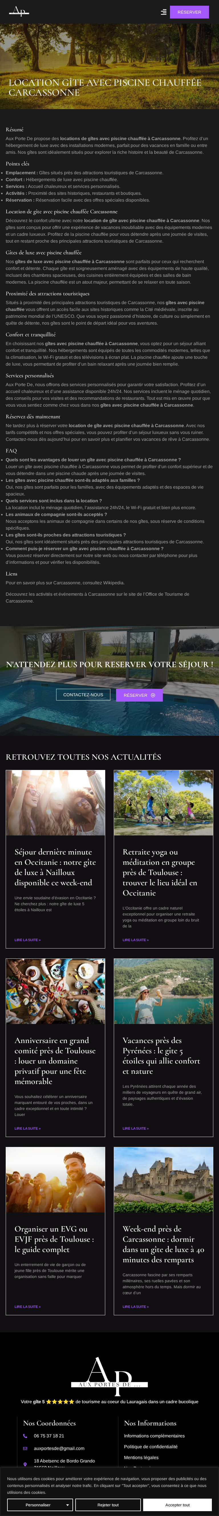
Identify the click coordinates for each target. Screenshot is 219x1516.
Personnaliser (38, 1505)
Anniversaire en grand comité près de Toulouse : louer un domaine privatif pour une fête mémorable (55, 1061)
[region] (109, 1491)
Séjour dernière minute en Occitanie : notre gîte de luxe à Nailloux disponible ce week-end (55, 867)
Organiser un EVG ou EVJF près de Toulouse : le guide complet (54, 1239)
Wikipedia (113, 582)
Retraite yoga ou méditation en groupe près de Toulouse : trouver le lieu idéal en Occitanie (160, 872)
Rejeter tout (108, 1505)
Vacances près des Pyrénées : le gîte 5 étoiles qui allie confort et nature (161, 1055)
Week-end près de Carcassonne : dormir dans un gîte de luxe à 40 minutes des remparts (163, 1244)
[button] (164, 12)
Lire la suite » (28, 940)
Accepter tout (177, 1505)
